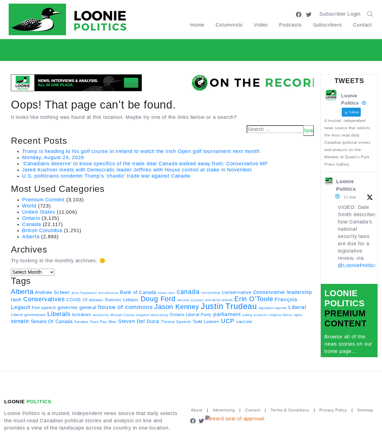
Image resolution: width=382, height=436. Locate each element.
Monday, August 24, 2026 (53, 157)
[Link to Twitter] (309, 14)
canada (188, 291)
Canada (31, 224)
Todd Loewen (206, 321)
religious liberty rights (285, 315)
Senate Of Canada (52, 321)
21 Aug (350, 197)
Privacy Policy (333, 410)
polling (247, 315)
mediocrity (101, 315)
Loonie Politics (346, 185)
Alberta (31, 236)
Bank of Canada (138, 292)
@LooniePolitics (357, 265)
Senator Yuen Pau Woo (95, 322)
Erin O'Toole (253, 299)
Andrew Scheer (52, 292)
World (29, 206)
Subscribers (327, 25)
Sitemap (365, 410)
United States (38, 212)
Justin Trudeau (229, 306)
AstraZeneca (108, 292)
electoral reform (219, 300)
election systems (190, 300)
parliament (227, 314)
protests (260, 315)
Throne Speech (176, 321)
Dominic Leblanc (122, 299)
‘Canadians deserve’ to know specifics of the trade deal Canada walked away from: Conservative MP (145, 163)
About (196, 410)
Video (261, 25)
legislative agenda (273, 308)
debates (96, 300)
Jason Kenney (176, 306)
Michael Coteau (122, 315)
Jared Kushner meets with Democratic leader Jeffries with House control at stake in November (137, 170)
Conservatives (44, 299)
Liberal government (28, 315)
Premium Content (43, 199)
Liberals (58, 313)
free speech (44, 307)
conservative (236, 292)
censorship (210, 293)
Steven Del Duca (138, 321)
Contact (362, 25)
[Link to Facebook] (299, 14)
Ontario (31, 218)
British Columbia (42, 230)
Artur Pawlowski (84, 292)
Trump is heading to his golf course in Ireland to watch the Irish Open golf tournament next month (141, 151)
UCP (228, 320)
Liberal (297, 307)
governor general (77, 307)
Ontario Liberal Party (190, 314)
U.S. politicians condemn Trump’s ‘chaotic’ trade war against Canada (106, 176)
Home (197, 25)
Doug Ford (158, 299)
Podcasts (290, 25)
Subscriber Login (340, 14)
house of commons (125, 307)
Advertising (224, 410)
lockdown (81, 314)
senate (20, 321)
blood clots (166, 292)
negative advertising (152, 315)
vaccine (244, 321)
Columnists (229, 25)
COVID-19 (76, 300)
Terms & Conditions (290, 410)
